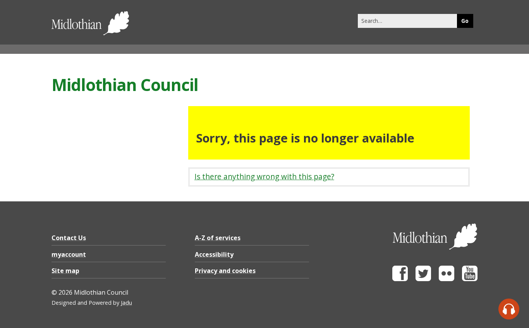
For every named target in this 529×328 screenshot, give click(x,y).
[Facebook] (400, 279)
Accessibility (214, 254)
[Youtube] (469, 279)
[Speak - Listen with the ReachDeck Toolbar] (508, 309)
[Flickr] (446, 279)
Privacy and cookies (225, 270)
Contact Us (69, 238)
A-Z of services (217, 238)
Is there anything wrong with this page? (264, 176)
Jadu (126, 302)
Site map (65, 270)
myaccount (69, 254)
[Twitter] (423, 279)
